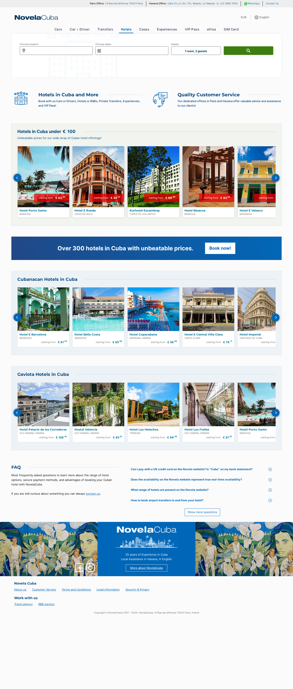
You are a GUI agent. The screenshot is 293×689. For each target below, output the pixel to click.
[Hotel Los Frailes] (208, 404)
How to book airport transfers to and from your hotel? (167, 500)
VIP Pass (192, 29)
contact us (93, 493)
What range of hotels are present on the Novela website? (169, 489)
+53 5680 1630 (229, 3)
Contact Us (272, 3)
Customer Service (44, 589)
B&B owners (46, 604)
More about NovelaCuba (146, 568)
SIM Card (231, 29)
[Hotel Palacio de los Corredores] (43, 404)
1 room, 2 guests (196, 51)
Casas (144, 29)
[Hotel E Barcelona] (43, 309)
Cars (58, 29)
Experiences (167, 29)
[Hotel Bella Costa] (98, 309)
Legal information (108, 589)
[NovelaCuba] (36, 17)
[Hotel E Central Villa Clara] (208, 309)
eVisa (211, 29)
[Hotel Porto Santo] (43, 176)
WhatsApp (254, 3)
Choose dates (103, 44)
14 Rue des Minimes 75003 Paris (124, 3)
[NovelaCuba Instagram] (90, 567)
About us (20, 589)
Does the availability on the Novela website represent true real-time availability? (186, 479)
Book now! (220, 248)
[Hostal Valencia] (98, 404)
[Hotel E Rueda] (98, 176)
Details (175, 44)
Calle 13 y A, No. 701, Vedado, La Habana (191, 3)
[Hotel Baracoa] (208, 176)
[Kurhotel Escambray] (153, 176)
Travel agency (23, 604)
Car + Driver (80, 29)
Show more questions (202, 512)
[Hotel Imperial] (263, 309)
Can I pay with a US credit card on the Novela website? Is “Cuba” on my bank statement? (191, 469)
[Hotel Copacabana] (153, 309)
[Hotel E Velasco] (263, 176)
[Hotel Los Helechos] (153, 404)
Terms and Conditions (76, 589)
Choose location (29, 44)
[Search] (248, 50)
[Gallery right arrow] (275, 178)
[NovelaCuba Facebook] (79, 567)
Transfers (105, 29)
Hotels (126, 29)
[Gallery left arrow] (17, 178)
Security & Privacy (137, 589)
